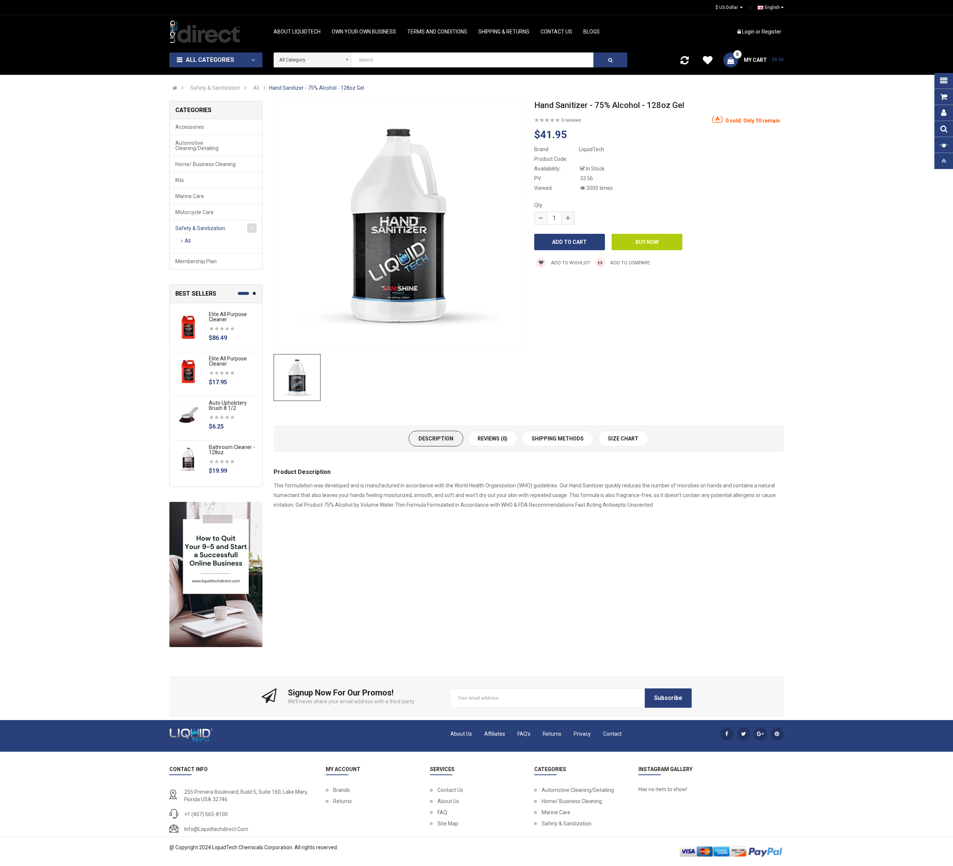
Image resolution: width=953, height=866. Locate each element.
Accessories (189, 127)
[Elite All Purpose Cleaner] (188, 326)
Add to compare (629, 262)
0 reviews (571, 120)
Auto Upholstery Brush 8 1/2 (228, 405)
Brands (341, 790)
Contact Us (450, 790)
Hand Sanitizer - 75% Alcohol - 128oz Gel (316, 87)
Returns (552, 734)
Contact (612, 734)
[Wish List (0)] (707, 61)
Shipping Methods (558, 439)
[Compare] (685, 62)
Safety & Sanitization (215, 87)
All (256, 87)
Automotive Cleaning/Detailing (197, 145)
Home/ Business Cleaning (205, 164)
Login (749, 32)
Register (771, 32)
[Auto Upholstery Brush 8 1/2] (188, 415)
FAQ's (523, 734)
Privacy (582, 734)
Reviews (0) (492, 439)
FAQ (442, 812)
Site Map (447, 824)
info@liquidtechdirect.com (216, 829)
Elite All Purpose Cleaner (228, 316)
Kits (179, 180)
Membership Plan (196, 261)
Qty (538, 205)
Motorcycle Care (194, 212)
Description (435, 439)
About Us (461, 734)
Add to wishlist (570, 262)
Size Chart (623, 439)
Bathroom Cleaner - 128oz (232, 449)
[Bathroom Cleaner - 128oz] (188, 459)
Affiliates (494, 734)
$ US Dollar (727, 7)
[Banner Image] (215, 574)
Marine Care (189, 196)
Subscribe (668, 697)
